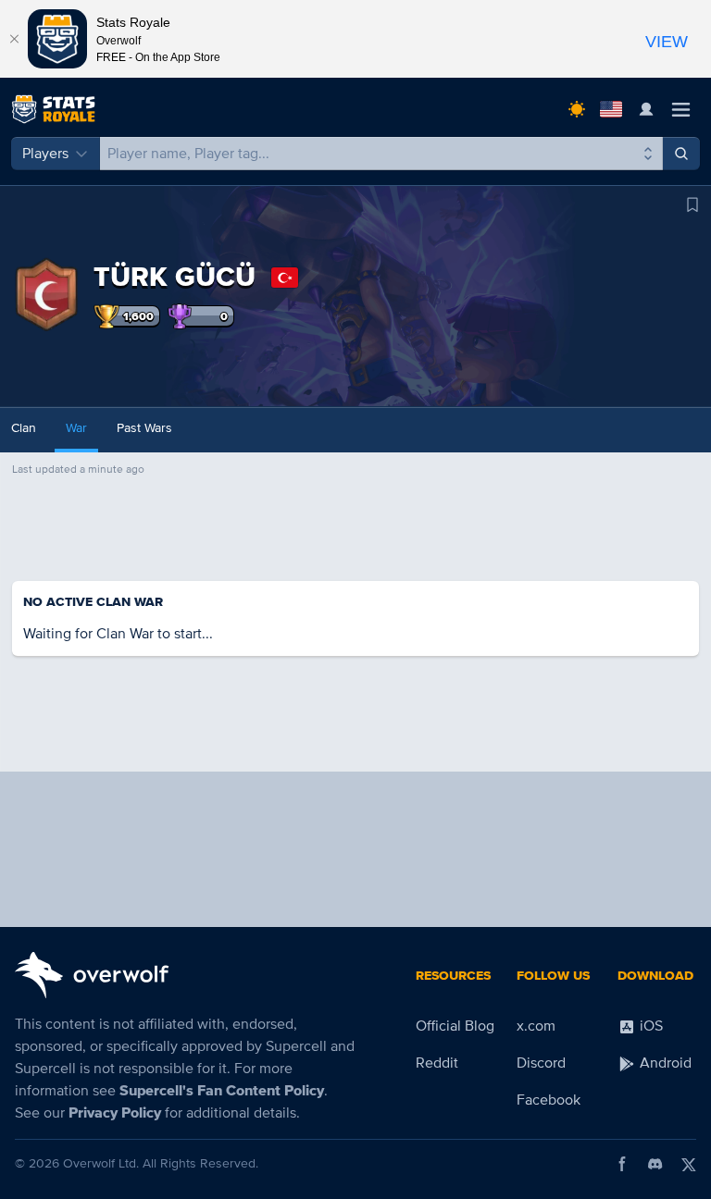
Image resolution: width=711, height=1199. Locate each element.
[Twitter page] (688, 1163)
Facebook (548, 1100)
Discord (541, 1063)
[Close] (13, 38)
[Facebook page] (622, 1163)
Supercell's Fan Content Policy (221, 1091)
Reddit (437, 1063)
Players (45, 153)
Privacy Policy (115, 1113)
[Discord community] (655, 1163)
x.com (536, 1026)
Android (664, 1063)
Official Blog (455, 1026)
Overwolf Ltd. (101, 1163)
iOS (649, 1026)
